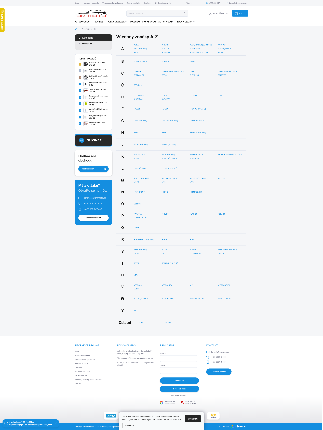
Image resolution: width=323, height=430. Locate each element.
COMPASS (222, 75)
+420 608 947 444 (93, 203)
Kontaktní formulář (93, 218)
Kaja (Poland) (168, 155)
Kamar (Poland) (197, 155)
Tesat (136, 263)
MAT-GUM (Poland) (198, 178)
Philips (165, 214)
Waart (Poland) (141, 299)
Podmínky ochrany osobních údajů (88, 379)
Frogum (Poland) (198, 109)
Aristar (165, 49)
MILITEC (221, 178)
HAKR (136, 133)
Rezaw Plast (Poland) (144, 239)
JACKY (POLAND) (141, 144)
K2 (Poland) (139, 155)
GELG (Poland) (140, 121)
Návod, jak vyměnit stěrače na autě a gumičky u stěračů (135, 364)
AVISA (220, 52)
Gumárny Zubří (197, 121)
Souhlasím (193, 419)
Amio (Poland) (140, 49)
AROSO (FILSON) (224, 49)
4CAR (141, 323)
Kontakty (147, 3)
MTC (164, 182)
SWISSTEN (222, 253)
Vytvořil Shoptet (223, 426)
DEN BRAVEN (139, 95)
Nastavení (129, 425)
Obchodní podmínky (163, 3)
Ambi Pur (222, 45)
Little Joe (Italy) (169, 168)
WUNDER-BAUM (224, 299)
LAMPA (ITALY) (140, 168)
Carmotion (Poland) (227, 71)
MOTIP (136, 182)
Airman (165, 45)
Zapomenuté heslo (178, 396)
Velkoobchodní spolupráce (112, 3)
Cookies (78, 383)
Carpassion (139, 75)
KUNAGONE (194, 158)
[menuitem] (83, 22)
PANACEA (138, 214)
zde (179, 419)
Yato (136, 311)
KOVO (136, 158)
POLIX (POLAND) (140, 218)
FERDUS (165, 109)
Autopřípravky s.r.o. (199, 52)
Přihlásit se (179, 381)
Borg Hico (166, 61)
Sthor (137, 253)
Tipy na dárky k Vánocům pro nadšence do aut (135, 358)
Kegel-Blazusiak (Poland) (230, 155)
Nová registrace (179, 389)
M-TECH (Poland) (141, 178)
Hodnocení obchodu (91, 3)
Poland (221, 214)
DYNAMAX (166, 99)
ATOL (136, 52)
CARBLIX (137, 71)
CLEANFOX (194, 75)
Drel (220, 95)
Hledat (185, 13)
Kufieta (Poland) (169, 158)
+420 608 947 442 (93, 209)
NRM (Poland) (196, 192)
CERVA (164, 75)
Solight (193, 250)
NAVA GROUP (139, 192)
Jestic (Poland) (169, 144)
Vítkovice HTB (224, 285)
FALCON (137, 109)
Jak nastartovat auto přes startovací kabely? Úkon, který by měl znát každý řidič (134, 352)
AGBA (136, 45)
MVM (192, 182)
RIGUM (164, 239)
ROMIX (192, 239)
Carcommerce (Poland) (173, 71)
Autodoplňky (87, 43)
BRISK (192, 61)
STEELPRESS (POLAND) (227, 250)
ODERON (137, 204)
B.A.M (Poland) (140, 61)
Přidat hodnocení (87, 169)
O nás (77, 3)
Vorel (136, 289)
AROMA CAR (195, 49)
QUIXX (136, 228)
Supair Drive (195, 253)
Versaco (138, 285)
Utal (136, 275)
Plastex (193, 214)
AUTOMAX (166, 52)
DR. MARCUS (195, 95)
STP (163, 253)
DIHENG (165, 95)
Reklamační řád (81, 375)
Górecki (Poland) (170, 121)
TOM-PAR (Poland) (170, 263)
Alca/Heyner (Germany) (201, 45)
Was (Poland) (168, 299)
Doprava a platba (133, 3)
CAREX (192, 71)
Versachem (167, 285)
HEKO (164, 133)
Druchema (138, 99)
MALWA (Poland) (169, 178)
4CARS (168, 323)
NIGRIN (165, 192)
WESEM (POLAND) (197, 299)
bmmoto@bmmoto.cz (95, 197)
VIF (191, 285)
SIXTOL (165, 250)
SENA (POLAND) (140, 250)
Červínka (138, 85)
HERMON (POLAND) (198, 133)
